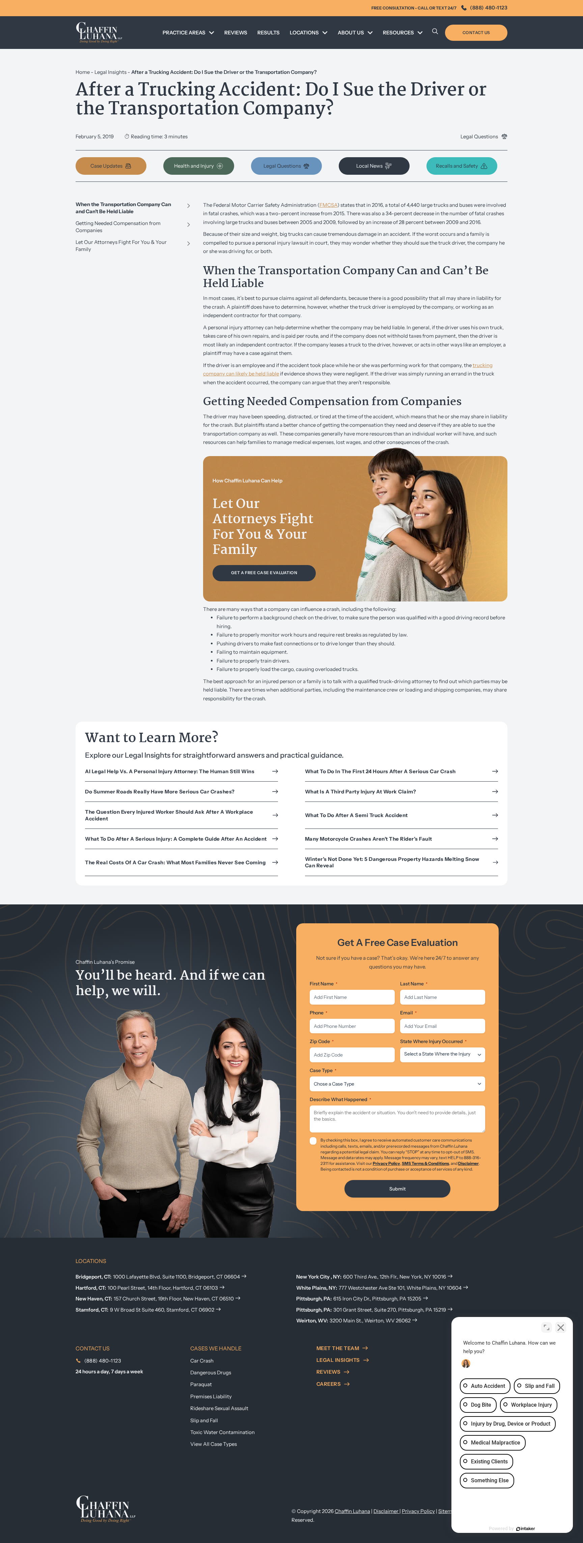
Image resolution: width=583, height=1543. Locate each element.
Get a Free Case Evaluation (264, 572)
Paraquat (201, 1384)
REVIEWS (235, 32)
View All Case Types (213, 1444)
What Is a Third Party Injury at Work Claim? (361, 791)
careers (328, 1384)
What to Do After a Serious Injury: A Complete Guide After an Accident (176, 839)
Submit (397, 1189)
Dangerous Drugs (210, 1372)
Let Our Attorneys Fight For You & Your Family (121, 245)
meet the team (337, 1348)
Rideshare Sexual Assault (219, 1408)
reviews (328, 1372)
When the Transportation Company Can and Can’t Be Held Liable (123, 208)
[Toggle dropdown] (211, 32)
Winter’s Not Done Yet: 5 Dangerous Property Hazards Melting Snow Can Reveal (392, 862)
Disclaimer (468, 1163)
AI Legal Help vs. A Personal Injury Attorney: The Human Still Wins (169, 771)
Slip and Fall (204, 1420)
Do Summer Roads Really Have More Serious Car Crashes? (160, 791)
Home (83, 72)
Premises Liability (211, 1396)
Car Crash (202, 1360)
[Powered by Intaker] (526, 1529)
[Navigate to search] (435, 32)
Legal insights (338, 1360)
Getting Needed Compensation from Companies (118, 226)
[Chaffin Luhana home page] (106, 1509)
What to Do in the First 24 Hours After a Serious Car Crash (380, 771)
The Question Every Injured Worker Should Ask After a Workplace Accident (169, 815)
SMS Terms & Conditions (425, 1163)
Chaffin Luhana (352, 1511)
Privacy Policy (386, 1163)
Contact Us (476, 32)
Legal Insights (110, 72)
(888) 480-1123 (488, 7)
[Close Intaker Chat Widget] (560, 1327)
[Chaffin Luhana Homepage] (99, 32)
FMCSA (328, 205)
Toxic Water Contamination (222, 1432)
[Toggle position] (546, 1327)
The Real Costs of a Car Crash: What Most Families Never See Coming (176, 862)
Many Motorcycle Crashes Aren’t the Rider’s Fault (368, 839)
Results (268, 32)
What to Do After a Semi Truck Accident (356, 815)
